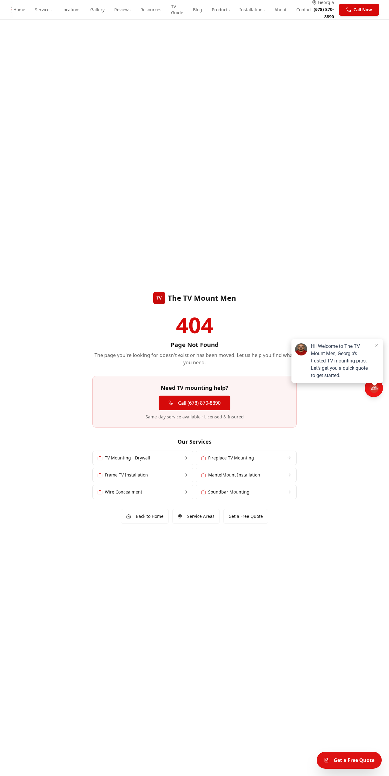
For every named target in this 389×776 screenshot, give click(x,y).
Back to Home (150, 516)
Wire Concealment (123, 492)
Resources (150, 9)
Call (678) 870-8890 (199, 403)
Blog (197, 9)
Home (19, 9)
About (280, 9)
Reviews (122, 9)
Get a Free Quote (246, 516)
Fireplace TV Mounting (231, 458)
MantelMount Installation (234, 475)
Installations (252, 9)
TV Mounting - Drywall (127, 458)
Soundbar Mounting (229, 492)
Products (221, 9)
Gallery (97, 9)
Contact (304, 9)
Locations (71, 9)
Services (43, 9)
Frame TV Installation (126, 475)
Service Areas (201, 516)
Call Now (362, 9)
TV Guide (177, 10)
